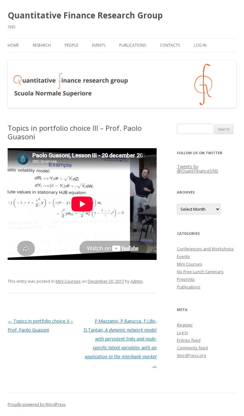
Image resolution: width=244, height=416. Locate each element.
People (71, 45)
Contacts (170, 45)
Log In (200, 45)
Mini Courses (68, 281)
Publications (132, 45)
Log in (182, 332)
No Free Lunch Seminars (200, 271)
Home (13, 45)
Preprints (186, 279)
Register (185, 325)
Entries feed (188, 340)
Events (98, 45)
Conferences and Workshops (205, 249)
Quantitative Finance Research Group (85, 15)
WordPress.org (191, 355)
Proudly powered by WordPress (36, 404)
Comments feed (192, 348)
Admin (137, 281)
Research (42, 45)
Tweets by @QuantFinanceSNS (197, 168)
